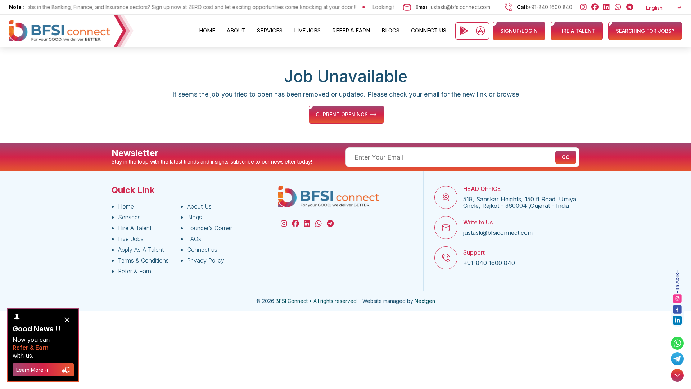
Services (270, 30)
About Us (199, 206)
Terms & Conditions (143, 260)
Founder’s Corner (209, 228)
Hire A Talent (135, 228)
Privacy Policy (205, 260)
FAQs (194, 238)
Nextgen (425, 301)
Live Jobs (307, 30)
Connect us (428, 30)
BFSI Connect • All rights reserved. (317, 301)
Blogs (390, 30)
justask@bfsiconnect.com (460, 7)
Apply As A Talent (141, 249)
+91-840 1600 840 (550, 7)
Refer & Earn (351, 30)
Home (207, 30)
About (236, 30)
